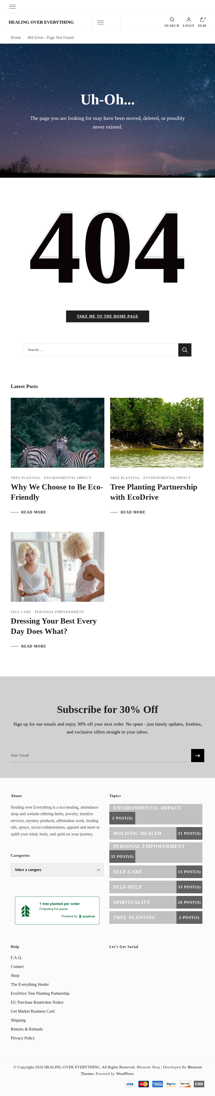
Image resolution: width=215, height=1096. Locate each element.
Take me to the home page (107, 316)
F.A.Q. (16, 957)
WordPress (124, 1074)
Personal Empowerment (59, 612)
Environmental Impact (67, 478)
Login (189, 25)
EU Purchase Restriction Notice (37, 1002)
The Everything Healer (30, 984)
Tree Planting (25, 478)
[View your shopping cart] (202, 20)
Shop (15, 975)
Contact (17, 966)
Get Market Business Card (33, 1011)
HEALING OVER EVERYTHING (41, 22)
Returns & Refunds (27, 1029)
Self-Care (21, 612)
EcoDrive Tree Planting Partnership (40, 993)
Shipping (18, 1020)
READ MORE (33, 512)
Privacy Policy (23, 1038)
